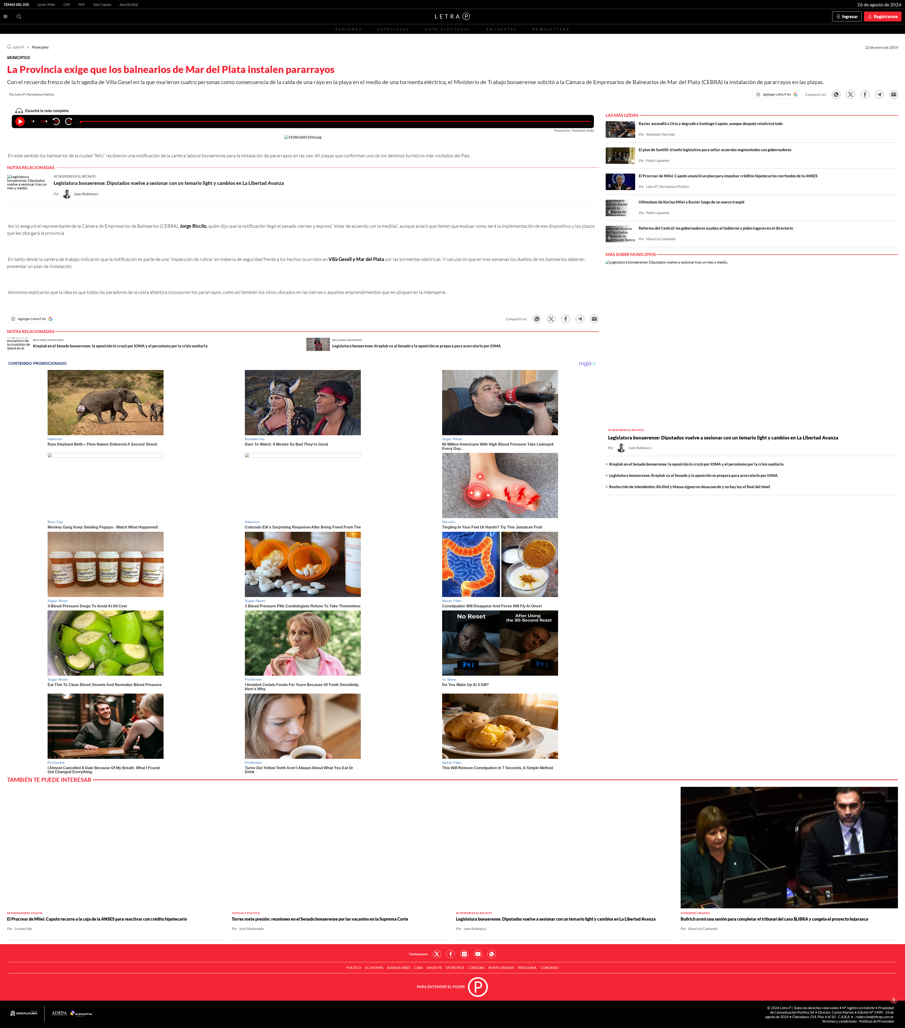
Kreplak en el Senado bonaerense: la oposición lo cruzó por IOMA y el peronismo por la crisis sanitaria (696, 464)
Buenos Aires (398, 968)
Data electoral (448, 29)
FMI (81, 4)
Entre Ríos (455, 968)
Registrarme (886, 16)
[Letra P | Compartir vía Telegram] (879, 94)
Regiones (348, 29)
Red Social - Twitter (437, 954)
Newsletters (551, 29)
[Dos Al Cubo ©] (24, 1013)
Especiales (393, 29)
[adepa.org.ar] (59, 1014)
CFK (66, 4)
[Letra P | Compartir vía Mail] (894, 94)
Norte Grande (501, 968)
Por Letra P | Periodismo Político (31, 94)
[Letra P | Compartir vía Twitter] (851, 94)
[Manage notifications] (894, 1000)
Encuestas (501, 29)
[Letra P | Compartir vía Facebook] (865, 94)
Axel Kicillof (128, 4)
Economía (374, 968)
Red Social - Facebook (451, 954)
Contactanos (418, 954)
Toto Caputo (102, 4)
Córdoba (476, 968)
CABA (418, 968)
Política (353, 968)
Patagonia (527, 968)
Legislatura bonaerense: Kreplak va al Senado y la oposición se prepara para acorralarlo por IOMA (693, 475)
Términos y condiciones (839, 1021)
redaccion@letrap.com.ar (875, 1016)
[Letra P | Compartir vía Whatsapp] (836, 94)
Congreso (549, 968)
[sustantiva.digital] (81, 1013)
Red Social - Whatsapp (492, 954)
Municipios (40, 47)
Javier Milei (46, 4)
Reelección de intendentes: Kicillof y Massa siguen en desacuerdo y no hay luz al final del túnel (689, 486)
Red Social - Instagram (464, 954)
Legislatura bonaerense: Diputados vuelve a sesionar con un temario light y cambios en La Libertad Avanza (723, 437)
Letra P (18, 47)
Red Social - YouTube (478, 954)
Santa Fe (434, 968)
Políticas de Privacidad (876, 1021)
